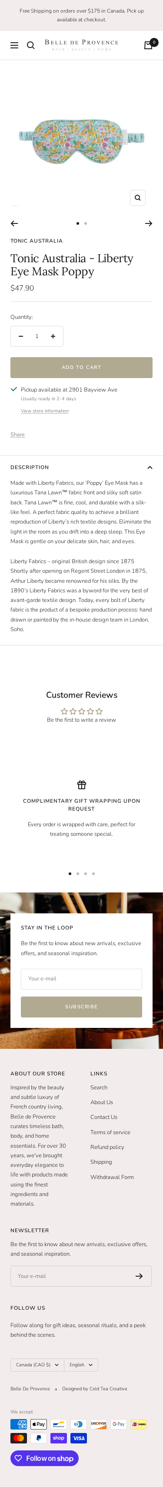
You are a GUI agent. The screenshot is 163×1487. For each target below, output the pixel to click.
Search (98, 1088)
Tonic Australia (36, 240)
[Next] (149, 223)
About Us (101, 1102)
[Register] (139, 1276)
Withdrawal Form (112, 1177)
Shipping (101, 1162)
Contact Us (103, 1117)
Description (29, 467)
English (77, 1365)
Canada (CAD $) (33, 1365)
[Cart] (148, 45)
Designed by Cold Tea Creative (94, 1389)
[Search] (31, 45)
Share (17, 435)
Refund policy (107, 1147)
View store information (45, 411)
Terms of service (110, 1132)
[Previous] (14, 223)
